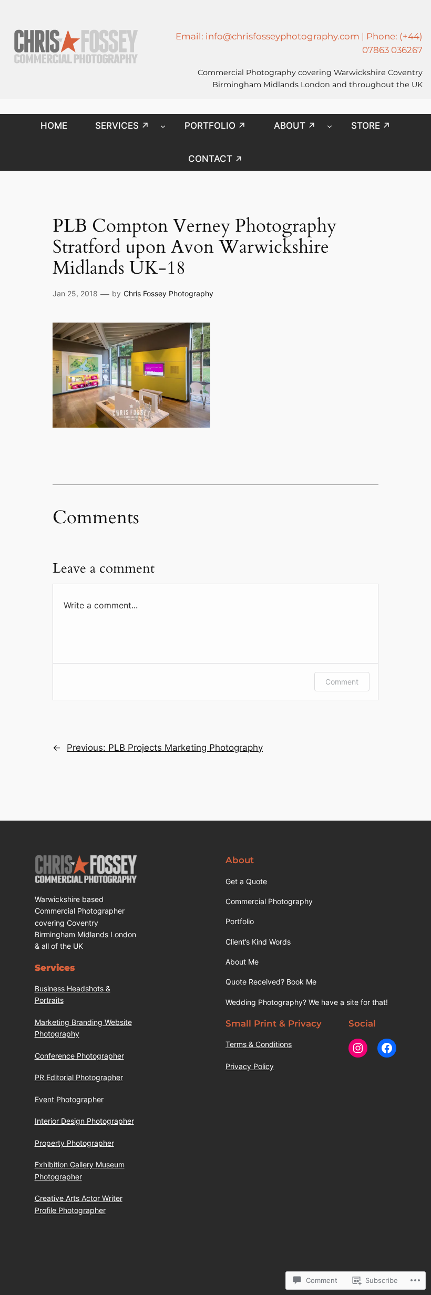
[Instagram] (357, 1048)
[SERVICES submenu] (163, 125)
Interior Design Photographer (84, 1120)
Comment (341, 681)
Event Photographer (69, 1099)
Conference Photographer (79, 1055)
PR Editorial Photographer (79, 1077)
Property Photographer (74, 1142)
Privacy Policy (249, 1066)
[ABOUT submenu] (329, 125)
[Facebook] (386, 1048)
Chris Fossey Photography (168, 293)
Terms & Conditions (258, 1044)
